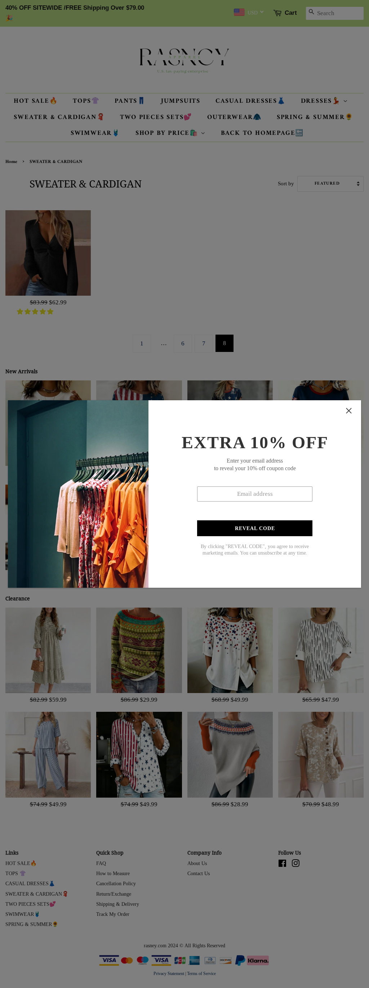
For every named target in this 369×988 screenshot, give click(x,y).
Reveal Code (255, 528)
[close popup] (348, 410)
